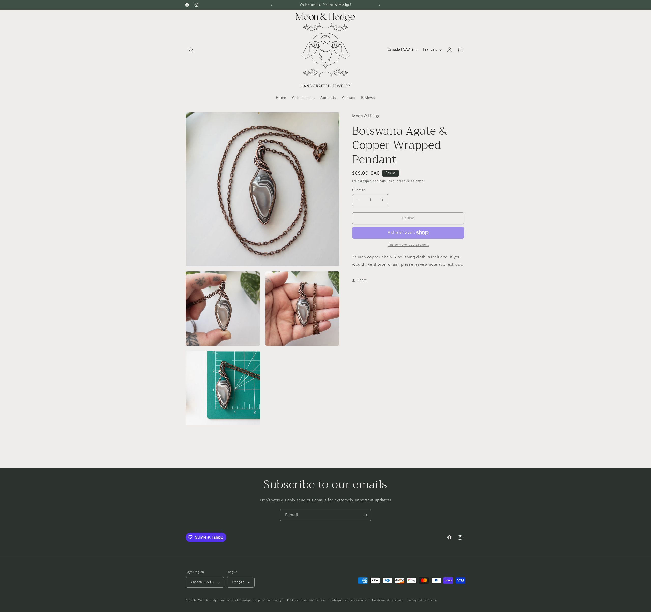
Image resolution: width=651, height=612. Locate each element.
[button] (191, 49)
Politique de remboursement (306, 600)
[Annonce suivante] (379, 5)
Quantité (358, 190)
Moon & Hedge (208, 600)
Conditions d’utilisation (387, 600)
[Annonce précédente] (271, 5)
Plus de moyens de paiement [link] (408, 244)
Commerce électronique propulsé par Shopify (250, 600)
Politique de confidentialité (349, 600)
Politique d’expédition (422, 600)
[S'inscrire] (365, 515)
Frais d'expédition (365, 181)
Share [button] (362, 280)
